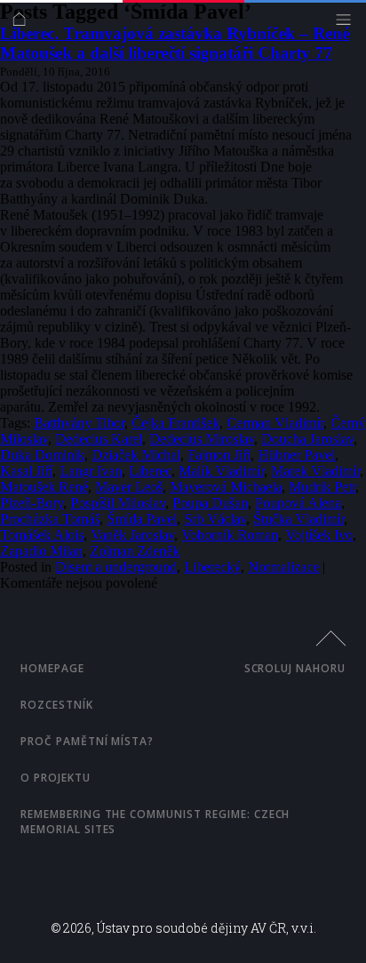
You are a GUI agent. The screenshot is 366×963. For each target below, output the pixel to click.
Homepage (52, 668)
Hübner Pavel (296, 454)
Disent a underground (116, 566)
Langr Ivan (91, 470)
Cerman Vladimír (275, 422)
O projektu (55, 777)
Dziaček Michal (136, 454)
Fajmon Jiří (219, 454)
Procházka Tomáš (49, 518)
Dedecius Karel (98, 438)
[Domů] (23, 23)
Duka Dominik (42, 454)
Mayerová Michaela (226, 486)
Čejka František (175, 422)
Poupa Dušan (210, 502)
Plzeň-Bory (31, 502)
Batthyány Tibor (79, 422)
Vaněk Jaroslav (132, 534)
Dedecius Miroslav (201, 438)
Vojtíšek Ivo (319, 534)
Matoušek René (44, 486)
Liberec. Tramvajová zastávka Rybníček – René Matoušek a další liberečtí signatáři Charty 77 (174, 43)
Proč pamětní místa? (87, 741)
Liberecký (212, 566)
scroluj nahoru (295, 668)
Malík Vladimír (221, 470)
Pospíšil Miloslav (117, 502)
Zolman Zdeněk (134, 550)
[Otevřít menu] (347, 23)
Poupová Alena (298, 502)
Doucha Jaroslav (307, 438)
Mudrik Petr (322, 486)
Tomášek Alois (42, 534)
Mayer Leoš (129, 486)
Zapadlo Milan (41, 550)
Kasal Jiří (26, 470)
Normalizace (283, 566)
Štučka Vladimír (298, 518)
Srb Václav (215, 518)
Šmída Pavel (142, 518)
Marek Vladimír (315, 470)
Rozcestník (56, 704)
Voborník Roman (229, 534)
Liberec (150, 470)
